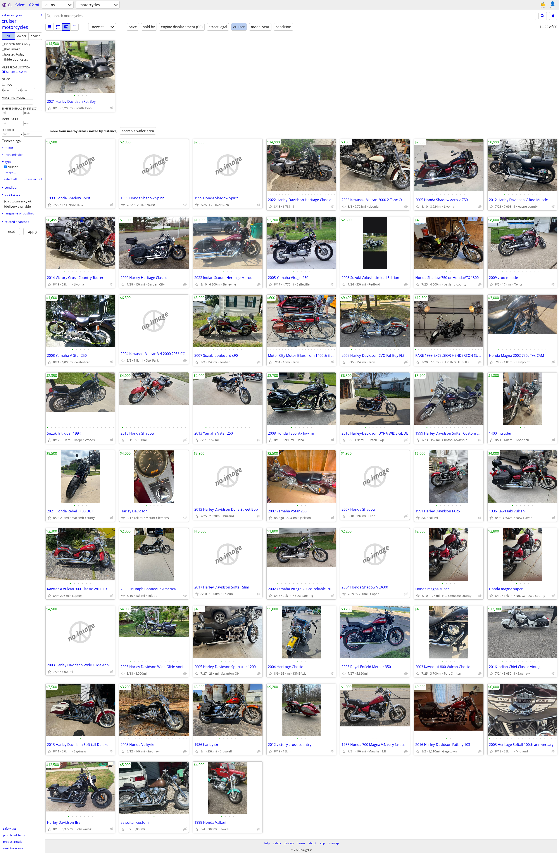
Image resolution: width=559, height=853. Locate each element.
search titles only (17, 44)
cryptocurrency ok (18, 201)
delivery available (18, 206)
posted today (14, 54)
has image (12, 49)
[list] (49, 27)
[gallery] (66, 27)
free (9, 84)
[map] (74, 27)
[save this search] (553, 16)
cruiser (12, 167)
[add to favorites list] (49, 108)
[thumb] (58, 27)
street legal (13, 141)
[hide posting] (111, 108)
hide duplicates (16, 59)
